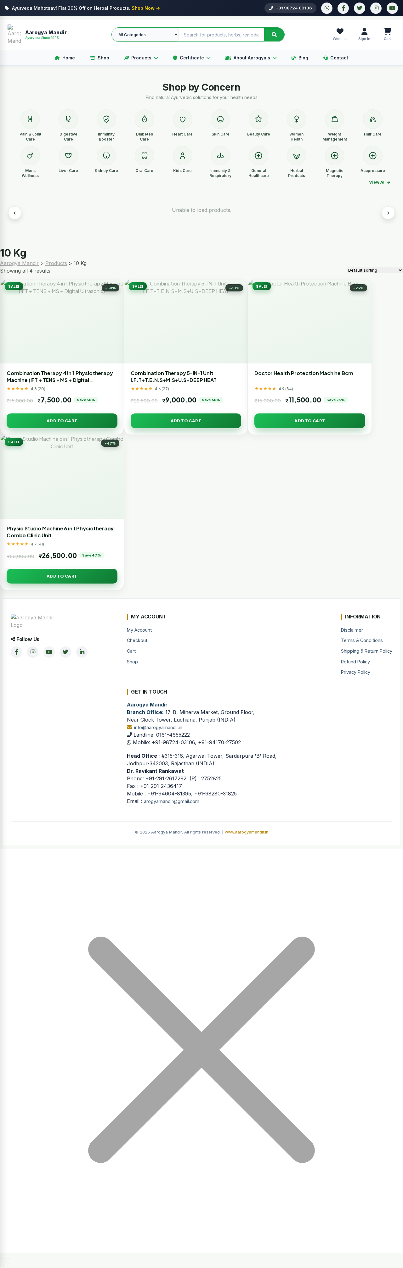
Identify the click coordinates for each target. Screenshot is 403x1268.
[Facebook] (343, 8)
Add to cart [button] (62, 420)
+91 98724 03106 (293, 7)
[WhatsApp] (326, 8)
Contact (339, 57)
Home (68, 57)
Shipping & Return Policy (366, 651)
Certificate (192, 57)
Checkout (137, 640)
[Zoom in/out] (0, 1258)
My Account (139, 630)
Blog (303, 57)
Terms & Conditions (362, 640)
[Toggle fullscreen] (3, 1258)
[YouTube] (392, 8)
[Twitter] (359, 8)
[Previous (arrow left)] (0, 1266)
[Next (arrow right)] (3, 1266)
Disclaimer (352, 630)
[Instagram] (376, 8)
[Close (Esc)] (9, 1258)
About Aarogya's (252, 57)
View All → (379, 182)
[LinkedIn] (82, 652)
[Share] (6, 1258)
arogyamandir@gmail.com (171, 801)
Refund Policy (355, 661)
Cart (131, 651)
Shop (103, 57)
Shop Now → (146, 8)
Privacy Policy (355, 672)
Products (141, 57)
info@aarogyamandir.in (158, 727)
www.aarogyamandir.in (246, 832)
